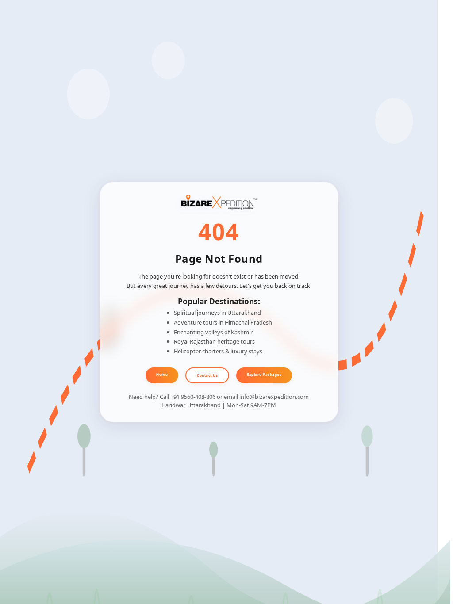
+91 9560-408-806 (192, 397)
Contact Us (207, 375)
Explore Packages (264, 374)
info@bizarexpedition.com (274, 397)
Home (162, 374)
